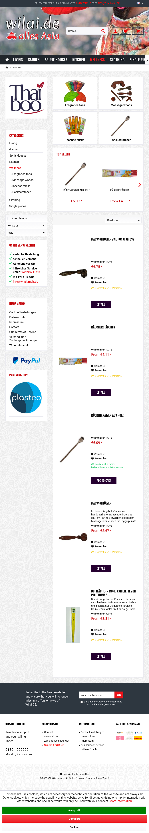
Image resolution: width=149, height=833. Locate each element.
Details (101, 304)
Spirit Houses (17, 155)
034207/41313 (83, 3)
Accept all (74, 810)
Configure (74, 818)
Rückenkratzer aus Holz (76, 190)
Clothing (14, 200)
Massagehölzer (101, 503)
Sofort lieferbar (19, 218)
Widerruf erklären (54, 745)
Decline (74, 827)
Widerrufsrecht (18, 345)
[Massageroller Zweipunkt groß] (73, 273)
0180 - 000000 (17, 750)
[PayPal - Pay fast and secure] (26, 360)
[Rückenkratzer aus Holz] (76, 174)
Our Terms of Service (22, 332)
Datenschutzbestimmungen (102, 701)
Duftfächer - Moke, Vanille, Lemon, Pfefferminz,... (113, 593)
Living (13, 143)
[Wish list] (125, 31)
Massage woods (22, 180)
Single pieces (17, 206)
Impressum (16, 322)
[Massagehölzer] (73, 537)
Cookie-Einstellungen (22, 312)
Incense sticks (21, 186)
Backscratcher (21, 192)
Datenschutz (17, 317)
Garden (14, 149)
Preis (10, 232)
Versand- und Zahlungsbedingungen (23, 338)
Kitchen (14, 162)
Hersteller (12, 225)
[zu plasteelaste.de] (26, 397)
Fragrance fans (22, 174)
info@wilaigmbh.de (109, 3)
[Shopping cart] (138, 31)
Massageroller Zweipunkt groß (112, 239)
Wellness (15, 168)
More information (121, 801)
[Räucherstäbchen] (120, 174)
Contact (14, 327)
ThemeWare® (102, 778)
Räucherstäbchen (119, 190)
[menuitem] (138, 31)
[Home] (7, 59)
